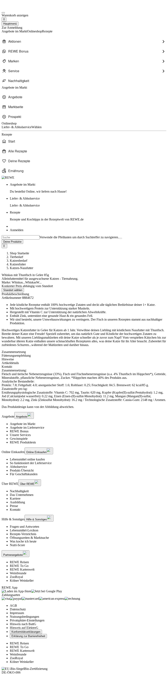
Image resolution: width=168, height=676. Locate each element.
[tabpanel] (84, 385)
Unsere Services (20, 435)
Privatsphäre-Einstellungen (27, 620)
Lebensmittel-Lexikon (24, 530)
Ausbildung (17, 502)
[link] (88, 188)
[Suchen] (120, 238)
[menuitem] (84, 41)
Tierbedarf (16, 257)
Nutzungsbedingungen (24, 616)
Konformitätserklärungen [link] (25, 631)
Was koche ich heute (23, 541)
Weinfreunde (18, 573)
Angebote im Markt (22, 424)
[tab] (84, 352)
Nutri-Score (17, 545)
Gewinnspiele (19, 438)
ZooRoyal (16, 577)
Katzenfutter (18, 264)
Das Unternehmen (21, 495)
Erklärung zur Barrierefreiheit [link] (28, 636)
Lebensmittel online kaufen (27, 459)
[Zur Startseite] (16, 8)
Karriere (15, 498)
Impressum (17, 613)
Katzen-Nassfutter (21, 268)
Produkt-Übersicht (22, 470)
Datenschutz (18, 609)
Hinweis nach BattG (23, 624)
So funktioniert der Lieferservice (31, 463)
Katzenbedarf (18, 260)
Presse (14, 506)
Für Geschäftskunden (23, 474)
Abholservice (18, 466)
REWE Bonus (19, 431)
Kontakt (15, 509)
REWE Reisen (19, 562)
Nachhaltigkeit (19, 491)
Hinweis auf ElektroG (24, 627)
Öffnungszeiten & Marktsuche (29, 537)
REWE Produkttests (23, 442)
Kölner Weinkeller (22, 580)
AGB (13, 605)
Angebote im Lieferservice (27, 427)
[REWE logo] (8, 177)
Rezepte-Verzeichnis (23, 534)
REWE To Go (19, 566)
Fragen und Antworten (24, 526)
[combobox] (21, 237)
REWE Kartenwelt (22, 569)
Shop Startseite (19, 253)
